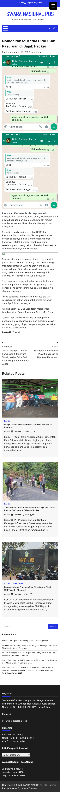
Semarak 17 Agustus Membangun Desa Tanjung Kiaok (25, 641)
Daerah (16, 332)
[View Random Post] (49, 28)
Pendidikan (18, 584)
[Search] (54, 28)
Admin (37, 52)
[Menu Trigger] (53, 6)
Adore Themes (29, 788)
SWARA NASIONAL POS (30, 14)
